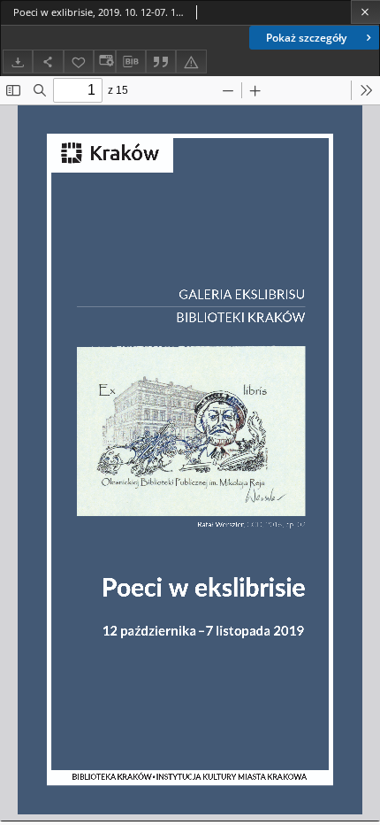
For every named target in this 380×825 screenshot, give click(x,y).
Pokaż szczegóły (306, 37)
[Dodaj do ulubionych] (79, 61)
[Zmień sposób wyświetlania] (104, 61)
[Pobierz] (18, 61)
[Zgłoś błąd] (191, 61)
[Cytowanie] (161, 61)
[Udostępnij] (48, 61)
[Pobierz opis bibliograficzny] (131, 62)
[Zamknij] (365, 12)
